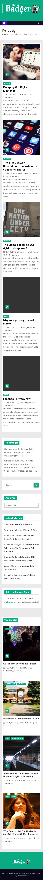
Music (8, 629)
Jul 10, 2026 (11, 780)
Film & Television (17, 738)
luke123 (23, 94)
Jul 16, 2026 (11, 723)
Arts (7, 738)
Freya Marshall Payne (27, 173)
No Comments (12, 176)
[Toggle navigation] (33, 23)
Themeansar (22, 876)
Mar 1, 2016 (10, 173)
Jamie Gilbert (25, 723)
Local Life (21, 684)
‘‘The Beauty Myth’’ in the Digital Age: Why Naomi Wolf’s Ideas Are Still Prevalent (21, 548)
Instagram (12, 602)
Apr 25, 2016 (11, 94)
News (6, 316)
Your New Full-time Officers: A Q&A (20, 530)
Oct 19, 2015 (11, 252)
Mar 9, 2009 (11, 402)
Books (14, 796)
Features (7, 83)
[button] (38, 22)
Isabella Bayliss (27, 838)
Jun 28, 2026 (11, 838)
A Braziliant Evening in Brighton (18, 524)
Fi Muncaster (25, 780)
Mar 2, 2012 (11, 327)
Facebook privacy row (17, 399)
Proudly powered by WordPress (14, 873)
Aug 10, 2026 (11, 668)
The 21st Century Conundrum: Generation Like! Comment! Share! (21, 166)
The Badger (24, 327)
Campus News (10, 684)
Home (5, 34)
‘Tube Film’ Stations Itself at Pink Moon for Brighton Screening (20, 775)
